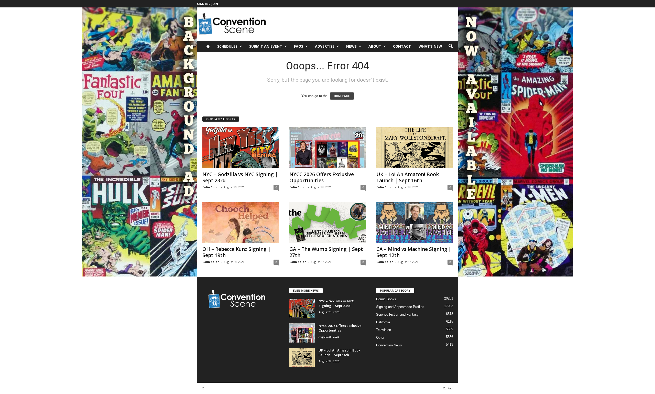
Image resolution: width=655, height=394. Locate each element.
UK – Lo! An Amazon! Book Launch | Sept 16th (407, 177)
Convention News (389, 345)
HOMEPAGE (342, 96)
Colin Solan (211, 187)
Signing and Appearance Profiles (400, 307)
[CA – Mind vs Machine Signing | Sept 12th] (414, 222)
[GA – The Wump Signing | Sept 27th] (327, 222)
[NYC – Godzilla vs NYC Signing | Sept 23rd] (240, 147)
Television (383, 330)
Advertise (324, 46)
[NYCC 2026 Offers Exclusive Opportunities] (327, 147)
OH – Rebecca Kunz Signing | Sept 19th (236, 252)
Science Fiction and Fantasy (397, 314)
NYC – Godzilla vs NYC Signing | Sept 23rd (240, 177)
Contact (402, 46)
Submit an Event (265, 46)
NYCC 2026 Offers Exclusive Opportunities (321, 177)
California (383, 322)
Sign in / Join (207, 4)
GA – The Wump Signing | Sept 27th (326, 252)
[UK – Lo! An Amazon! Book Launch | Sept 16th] (414, 147)
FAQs (298, 46)
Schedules (227, 46)
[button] (450, 46)
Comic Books (386, 299)
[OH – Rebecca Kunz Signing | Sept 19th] (240, 222)
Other (380, 337)
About (374, 46)
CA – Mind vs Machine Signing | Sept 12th (413, 252)
